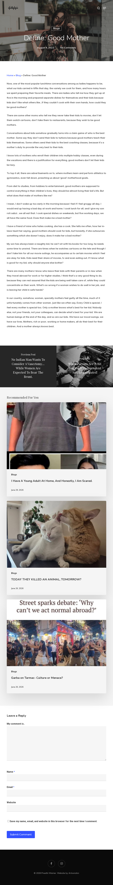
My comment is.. (16, 723)
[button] (104, 8)
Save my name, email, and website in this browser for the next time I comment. (53, 821)
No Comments (68, 47)
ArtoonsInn (74, 873)
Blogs (56, 28)
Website (11, 802)
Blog (18, 75)
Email (10, 787)
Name (11, 771)
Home (10, 75)
